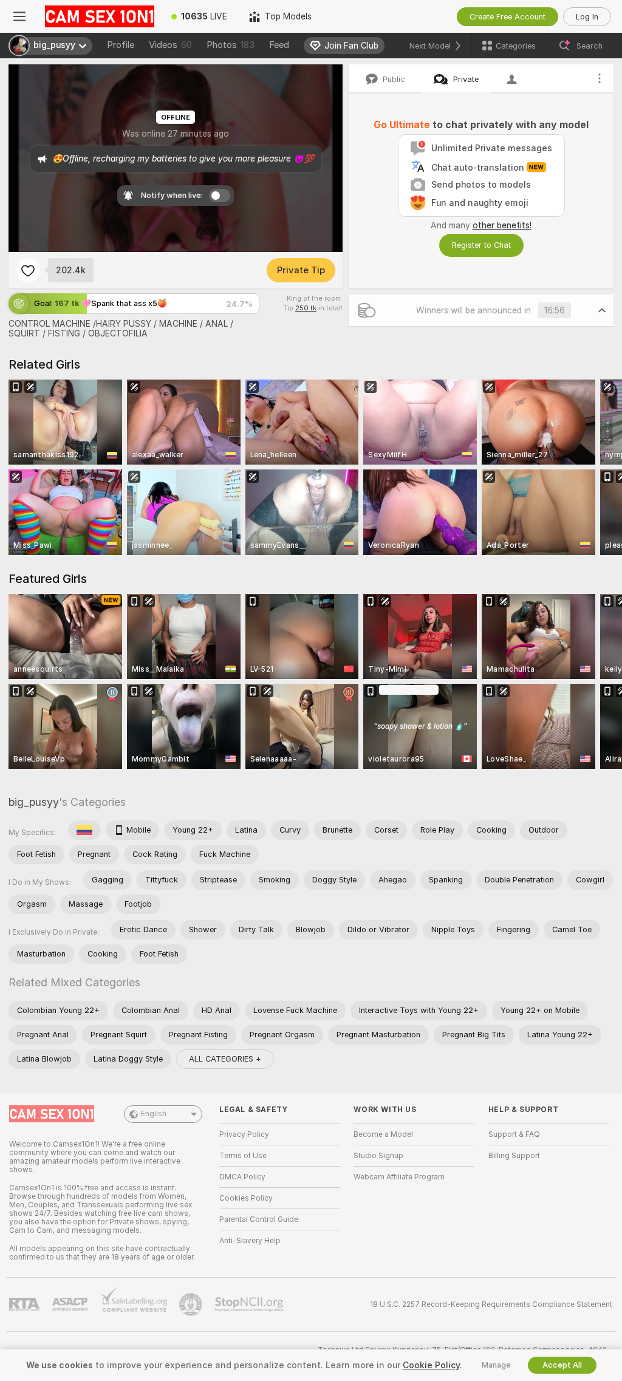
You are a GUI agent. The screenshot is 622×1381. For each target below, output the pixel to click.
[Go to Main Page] (99, 16)
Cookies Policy (246, 1198)
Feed (279, 44)
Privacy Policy (244, 1134)
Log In (587, 16)
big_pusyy (34, 802)
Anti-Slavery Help (250, 1240)
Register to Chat (481, 245)
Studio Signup (378, 1155)
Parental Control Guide (258, 1219)
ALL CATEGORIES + (225, 1058)
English (153, 1114)
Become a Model (383, 1134)
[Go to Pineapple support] (192, 1304)
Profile (120, 44)
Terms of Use (243, 1155)
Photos (231, 44)
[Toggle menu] (19, 16)
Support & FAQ (514, 1134)
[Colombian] (84, 830)
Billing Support (514, 1155)
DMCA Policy (242, 1177)
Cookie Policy (431, 1365)
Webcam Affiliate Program (399, 1177)
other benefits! (502, 225)
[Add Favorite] (28, 270)
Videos (170, 44)
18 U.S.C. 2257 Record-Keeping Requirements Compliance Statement (491, 1304)
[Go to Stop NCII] (250, 1304)
